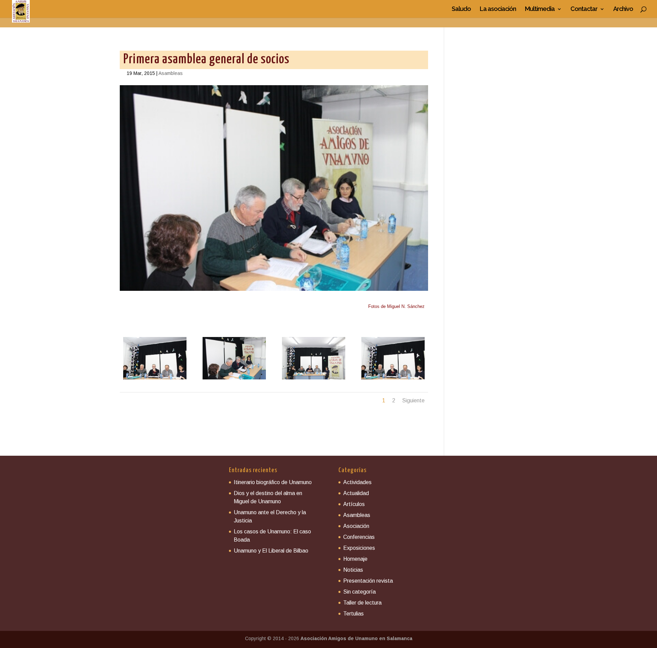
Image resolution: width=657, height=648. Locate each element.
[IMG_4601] (154, 379)
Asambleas (170, 73)
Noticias (353, 570)
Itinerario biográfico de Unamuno (273, 482)
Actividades (357, 482)
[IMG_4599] (234, 379)
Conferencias (359, 537)
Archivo (623, 9)
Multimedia (540, 9)
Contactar (583, 9)
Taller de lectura (362, 603)
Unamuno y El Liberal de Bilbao (271, 551)
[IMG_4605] (313, 379)
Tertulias (353, 614)
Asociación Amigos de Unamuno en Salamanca (356, 638)
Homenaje (355, 559)
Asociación (356, 526)
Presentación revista (368, 581)
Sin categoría (359, 592)
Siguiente (413, 400)
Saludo (461, 9)
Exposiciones (359, 548)
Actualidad (356, 493)
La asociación (498, 9)
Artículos (354, 504)
